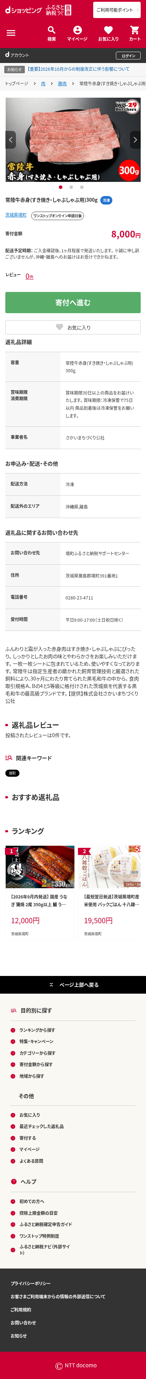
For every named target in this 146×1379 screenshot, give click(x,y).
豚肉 (62, 83)
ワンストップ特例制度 (39, 1236)
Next (135, 140)
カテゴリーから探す (37, 1053)
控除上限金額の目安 (38, 1213)
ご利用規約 (21, 1309)
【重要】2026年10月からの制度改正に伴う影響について (78, 69)
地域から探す (31, 1076)
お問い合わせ (23, 1323)
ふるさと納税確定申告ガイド (45, 1224)
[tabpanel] (73, 140)
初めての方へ (31, 1201)
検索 (51, 38)
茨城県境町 (16, 215)
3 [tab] (83, 187)
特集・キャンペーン (36, 1041)
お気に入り (108, 38)
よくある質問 (31, 1161)
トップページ (16, 83)
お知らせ (19, 1336)
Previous (10, 140)
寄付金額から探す (36, 1064)
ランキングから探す (37, 1030)
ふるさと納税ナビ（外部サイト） (44, 1249)
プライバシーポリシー (31, 1283)
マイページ (77, 38)
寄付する (27, 1138)
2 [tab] (72, 187)
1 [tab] (61, 187)
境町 (12, 773)
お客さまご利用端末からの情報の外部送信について (58, 1296)
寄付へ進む (73, 302)
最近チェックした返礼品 (41, 1126)
